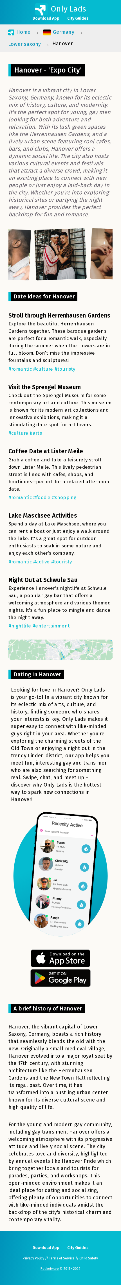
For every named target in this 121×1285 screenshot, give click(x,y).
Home (22, 32)
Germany (62, 32)
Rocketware (50, 1269)
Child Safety (88, 1258)
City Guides (78, 18)
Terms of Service (62, 1258)
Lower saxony (24, 44)
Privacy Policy (33, 1258)
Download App (46, 18)
